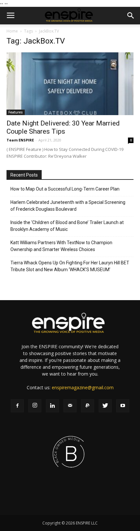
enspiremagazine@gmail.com (83, 387)
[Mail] (70, 405)
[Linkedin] (52, 405)
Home (12, 31)
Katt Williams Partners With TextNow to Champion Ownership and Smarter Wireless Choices (61, 246)
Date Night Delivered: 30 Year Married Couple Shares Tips (63, 127)
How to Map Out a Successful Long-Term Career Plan (64, 189)
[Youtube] (122, 405)
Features (15, 112)
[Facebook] (17, 405)
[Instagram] (34, 405)
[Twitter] (105, 405)
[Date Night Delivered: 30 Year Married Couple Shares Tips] (70, 83)
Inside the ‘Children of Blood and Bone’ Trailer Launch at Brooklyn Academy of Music (67, 226)
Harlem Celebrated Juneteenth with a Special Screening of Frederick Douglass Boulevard (67, 206)
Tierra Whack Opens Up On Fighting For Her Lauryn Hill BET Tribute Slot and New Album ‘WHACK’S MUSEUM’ (69, 266)
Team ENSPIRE (20, 140)
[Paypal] (87, 405)
